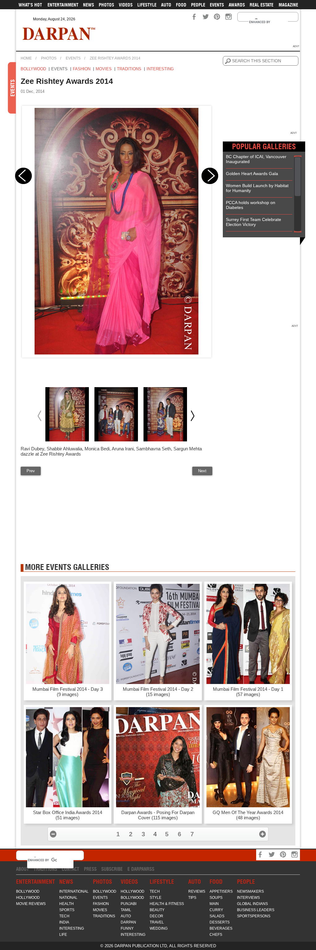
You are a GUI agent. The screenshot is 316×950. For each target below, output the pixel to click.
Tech (64, 916)
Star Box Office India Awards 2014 (67, 815)
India (64, 922)
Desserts (220, 922)
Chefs (216, 934)
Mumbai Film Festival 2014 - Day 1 (248, 691)
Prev (31, 471)
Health (66, 904)
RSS (150, 869)
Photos (106, 5)
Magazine (288, 5)
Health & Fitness (167, 904)
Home (26, 58)
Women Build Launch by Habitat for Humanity (257, 188)
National (68, 897)
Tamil (126, 910)
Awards (237, 5)
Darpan (128, 922)
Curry (216, 910)
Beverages (221, 928)
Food (181, 5)
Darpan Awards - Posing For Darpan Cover (157, 815)
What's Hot (30, 5)
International (74, 891)
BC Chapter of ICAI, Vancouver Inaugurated (256, 159)
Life (63, 934)
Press (90, 869)
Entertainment (63, 5)
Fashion (81, 69)
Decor (156, 916)
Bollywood (33, 69)
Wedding (159, 928)
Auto (166, 5)
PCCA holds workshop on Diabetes (250, 205)
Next (202, 471)
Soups (216, 897)
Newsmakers (250, 891)
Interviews (248, 897)
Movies (104, 69)
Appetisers (221, 891)
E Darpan (137, 869)
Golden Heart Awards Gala (252, 173)
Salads (217, 916)
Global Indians (252, 904)
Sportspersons (253, 916)
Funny (127, 928)
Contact (70, 869)
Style (155, 897)
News (88, 5)
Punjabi (128, 904)
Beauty (157, 910)
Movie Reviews (31, 904)
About (22, 869)
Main (214, 904)
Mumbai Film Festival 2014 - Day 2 (158, 691)
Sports (66, 910)
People (198, 5)
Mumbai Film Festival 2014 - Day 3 (67, 691)
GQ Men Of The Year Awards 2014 (248, 815)
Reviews (196, 891)
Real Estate (261, 5)
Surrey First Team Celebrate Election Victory (253, 222)
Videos (126, 5)
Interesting (160, 69)
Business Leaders (255, 910)
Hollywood (28, 897)
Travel (157, 922)
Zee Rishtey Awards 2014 (115, 58)
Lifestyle (146, 5)
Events (217, 5)
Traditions (129, 69)
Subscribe (112, 869)
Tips (192, 897)
